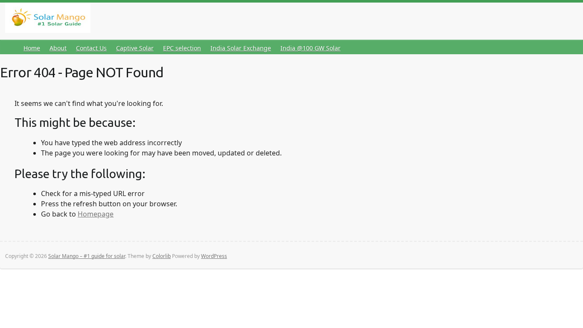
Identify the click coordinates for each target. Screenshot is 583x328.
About (58, 48)
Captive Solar (135, 48)
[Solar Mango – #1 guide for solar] (47, 19)
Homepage (96, 214)
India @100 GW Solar (310, 48)
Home (31, 48)
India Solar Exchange (240, 48)
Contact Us (91, 48)
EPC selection (182, 48)
